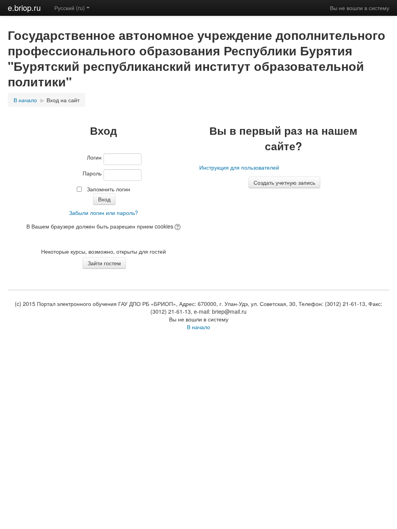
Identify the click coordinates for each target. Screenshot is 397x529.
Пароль (92, 173)
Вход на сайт (63, 100)
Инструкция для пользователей (239, 167)
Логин (94, 157)
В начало (25, 100)
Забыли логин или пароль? (103, 212)
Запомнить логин (108, 189)
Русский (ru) (69, 8)
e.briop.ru (24, 7)
